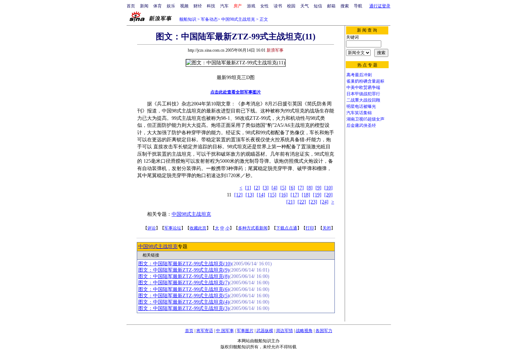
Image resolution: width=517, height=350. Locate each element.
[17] (295, 194)
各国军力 (323, 330)
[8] (310, 187)
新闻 (144, 6)
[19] (317, 194)
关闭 (327, 228)
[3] (266, 187)
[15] (272, 194)
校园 (291, 6)
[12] (238, 194)
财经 (197, 6)
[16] (283, 194)
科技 (211, 6)
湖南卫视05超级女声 (365, 119)
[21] (290, 202)
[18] (306, 194)
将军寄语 (204, 330)
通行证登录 (379, 6)
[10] (328, 187)
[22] (302, 202)
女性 (264, 6)
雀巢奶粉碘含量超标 (365, 81)
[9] (318, 187)
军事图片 (245, 330)
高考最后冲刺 (359, 74)
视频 (184, 6)
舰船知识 (187, 19)
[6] (292, 187)
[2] (257, 187)
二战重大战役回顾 (363, 100)
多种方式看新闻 (253, 228)
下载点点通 (286, 228)
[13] (249, 194)
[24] (324, 202)
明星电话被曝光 (361, 106)
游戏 (251, 6)
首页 (131, 6)
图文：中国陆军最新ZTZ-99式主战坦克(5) (183, 295)
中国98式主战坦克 (238, 19)
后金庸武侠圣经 (361, 125)
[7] (301, 187)
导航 (358, 6)
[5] (283, 187)
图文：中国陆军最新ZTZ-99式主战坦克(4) (183, 302)
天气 (304, 6)
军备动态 (209, 19)
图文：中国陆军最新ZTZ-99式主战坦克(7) (183, 282)
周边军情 (284, 330)
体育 (157, 6)
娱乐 (171, 6)
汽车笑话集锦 (359, 112)
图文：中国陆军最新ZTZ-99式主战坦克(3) (183, 308)
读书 (278, 6)
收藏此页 (198, 228)
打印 (310, 228)
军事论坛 (172, 228)
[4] (274, 187)
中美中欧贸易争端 (363, 87)
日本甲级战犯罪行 (363, 93)
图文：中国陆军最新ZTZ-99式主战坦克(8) (183, 276)
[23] (313, 202)
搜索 (344, 6)
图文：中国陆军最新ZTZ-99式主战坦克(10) (185, 263)
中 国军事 (225, 330)
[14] (261, 194)
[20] (328, 194)
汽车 (224, 6)
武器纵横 (264, 330)
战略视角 (304, 330)
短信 (318, 6)
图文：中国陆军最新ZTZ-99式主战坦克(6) (183, 289)
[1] (248, 187)
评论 (151, 228)
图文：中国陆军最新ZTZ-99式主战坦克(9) (183, 270)
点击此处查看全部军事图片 (235, 92)
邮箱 (331, 6)
